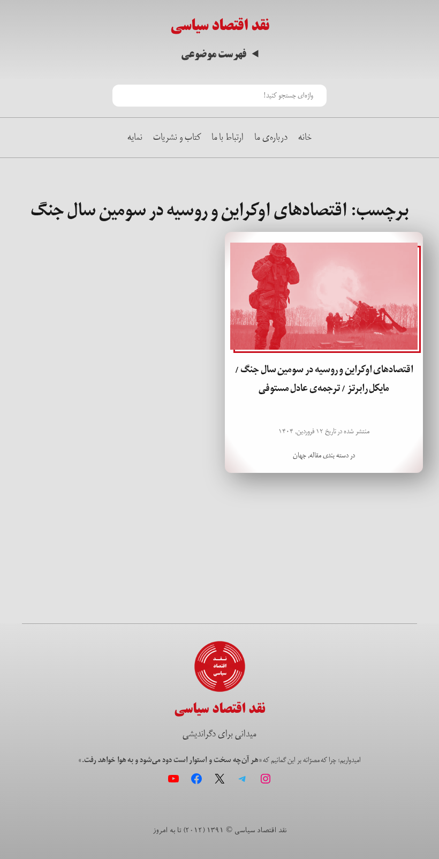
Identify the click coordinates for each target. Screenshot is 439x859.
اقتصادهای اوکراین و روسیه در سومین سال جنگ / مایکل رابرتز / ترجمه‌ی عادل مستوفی (324, 378)
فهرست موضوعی (214, 54)
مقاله (315, 455)
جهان (299, 455)
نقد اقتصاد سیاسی (219, 25)
